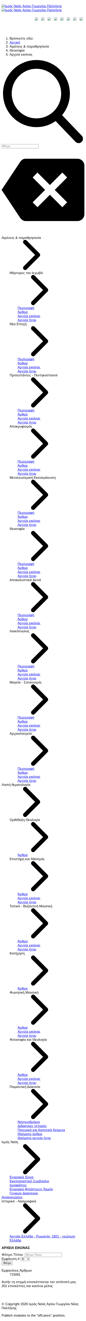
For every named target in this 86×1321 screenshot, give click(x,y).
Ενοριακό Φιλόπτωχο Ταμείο (31, 1189)
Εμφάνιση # (11, 1259)
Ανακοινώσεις (12, 1197)
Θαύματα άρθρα (30, 1134)
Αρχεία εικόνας (29, 316)
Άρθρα (23, 312)
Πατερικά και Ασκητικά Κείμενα (41, 1130)
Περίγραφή (26, 359)
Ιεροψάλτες (18, 1185)
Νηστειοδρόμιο (29, 1122)
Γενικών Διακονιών (24, 1193)
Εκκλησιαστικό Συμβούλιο (29, 1181)
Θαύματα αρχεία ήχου (34, 1138)
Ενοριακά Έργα (21, 1177)
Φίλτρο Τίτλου (13, 1255)
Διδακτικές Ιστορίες (32, 1126)
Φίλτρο (7, 1263)
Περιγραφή (26, 308)
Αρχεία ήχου (27, 320)
